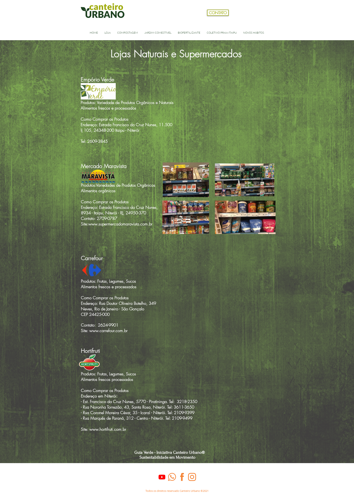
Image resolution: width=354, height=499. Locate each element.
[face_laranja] (182, 477)
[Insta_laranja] (192, 477)
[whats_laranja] (172, 477)
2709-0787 (107, 218)
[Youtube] (162, 477)
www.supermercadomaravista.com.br (120, 224)
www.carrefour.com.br (108, 330)
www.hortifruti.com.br (107, 429)
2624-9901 (107, 325)
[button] (274, 19)
